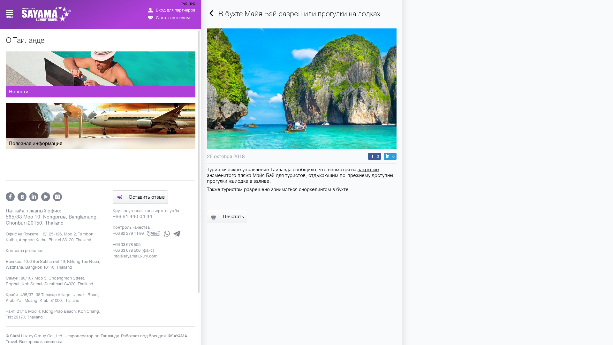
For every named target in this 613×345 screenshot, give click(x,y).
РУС (185, 5)
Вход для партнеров (175, 10)
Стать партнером (173, 18)
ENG (192, 5)
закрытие (368, 169)
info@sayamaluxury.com (135, 256)
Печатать (233, 216)
